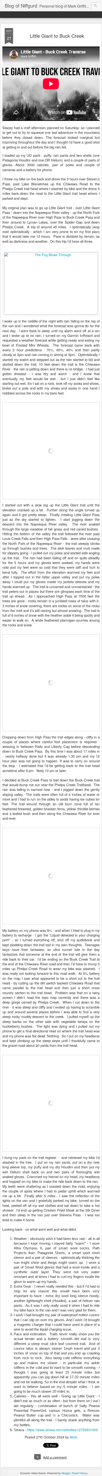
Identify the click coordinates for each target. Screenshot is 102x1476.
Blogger (66, 1473)
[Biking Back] (51, 1152)
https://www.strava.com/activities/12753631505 (62, 1429)
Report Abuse (80, 1473)
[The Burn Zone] (51, 925)
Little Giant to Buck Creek (57, 35)
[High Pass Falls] (51, 732)
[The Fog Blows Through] (51, 254)
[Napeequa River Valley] (51, 500)
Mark (73, 1437)
